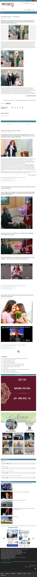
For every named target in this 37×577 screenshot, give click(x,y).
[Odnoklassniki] (31, 10)
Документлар (3, 575)
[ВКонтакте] (6, 103)
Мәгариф (9, 18)
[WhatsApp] (9, 103)
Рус (35, 0)
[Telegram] (33, 10)
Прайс (24, 573)
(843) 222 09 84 (33, 566)
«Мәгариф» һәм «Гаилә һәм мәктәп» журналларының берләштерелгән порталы (13, 0)
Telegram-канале (19, 177)
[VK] (25, 10)
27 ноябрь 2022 (4, 298)
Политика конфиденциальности (5, 563)
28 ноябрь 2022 (4, 18)
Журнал (2, 573)
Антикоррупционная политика (5, 560)
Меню (2, 12)
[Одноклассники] (7, 103)
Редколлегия (13, 573)
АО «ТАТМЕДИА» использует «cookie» (6, 561)
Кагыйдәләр (19, 573)
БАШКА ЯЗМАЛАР (18, 374)
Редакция (7, 573)
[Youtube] (29, 10)
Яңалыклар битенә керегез (7, 179)
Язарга (18, 121)
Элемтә (28, 573)
